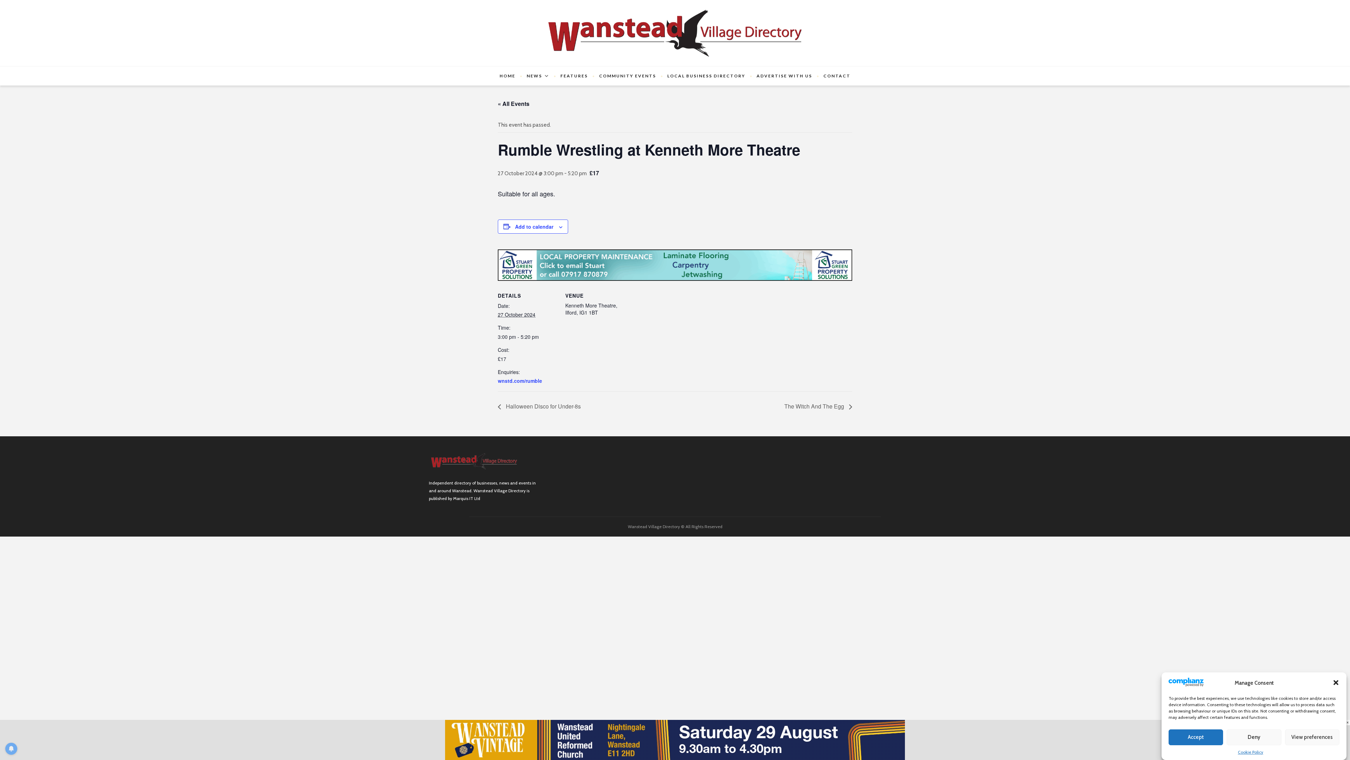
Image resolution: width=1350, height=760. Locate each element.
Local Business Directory (706, 75)
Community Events (627, 75)
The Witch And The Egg (815, 406)
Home (507, 75)
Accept (1196, 737)
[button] (1335, 682)
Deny (1254, 737)
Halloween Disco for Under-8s (542, 406)
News (534, 75)
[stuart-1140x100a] (675, 264)
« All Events (513, 104)
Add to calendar (534, 226)
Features (574, 75)
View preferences (1312, 737)
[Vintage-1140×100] (675, 739)
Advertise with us (784, 75)
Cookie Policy (1250, 751)
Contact (836, 75)
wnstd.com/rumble (520, 380)
